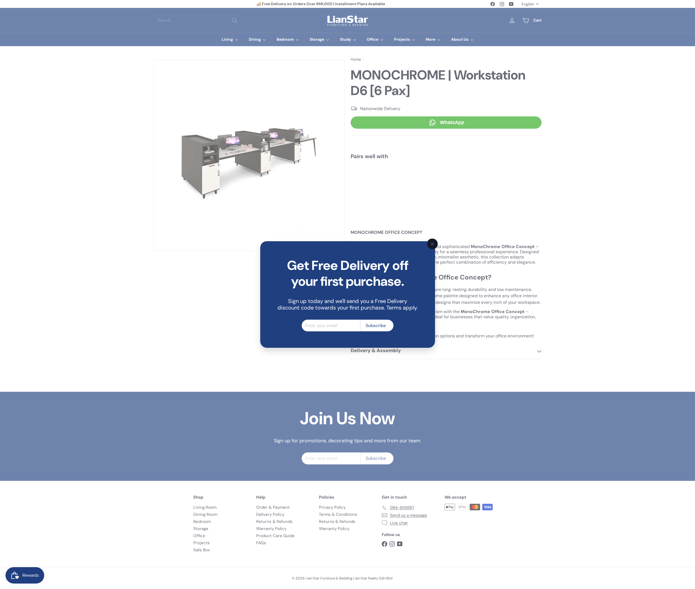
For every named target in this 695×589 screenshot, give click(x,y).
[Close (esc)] (432, 243)
